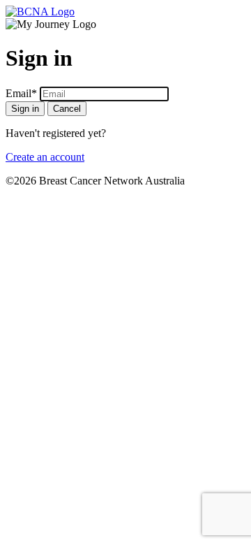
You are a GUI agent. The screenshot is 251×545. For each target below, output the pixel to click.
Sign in (25, 108)
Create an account (45, 157)
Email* (21, 93)
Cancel (67, 108)
